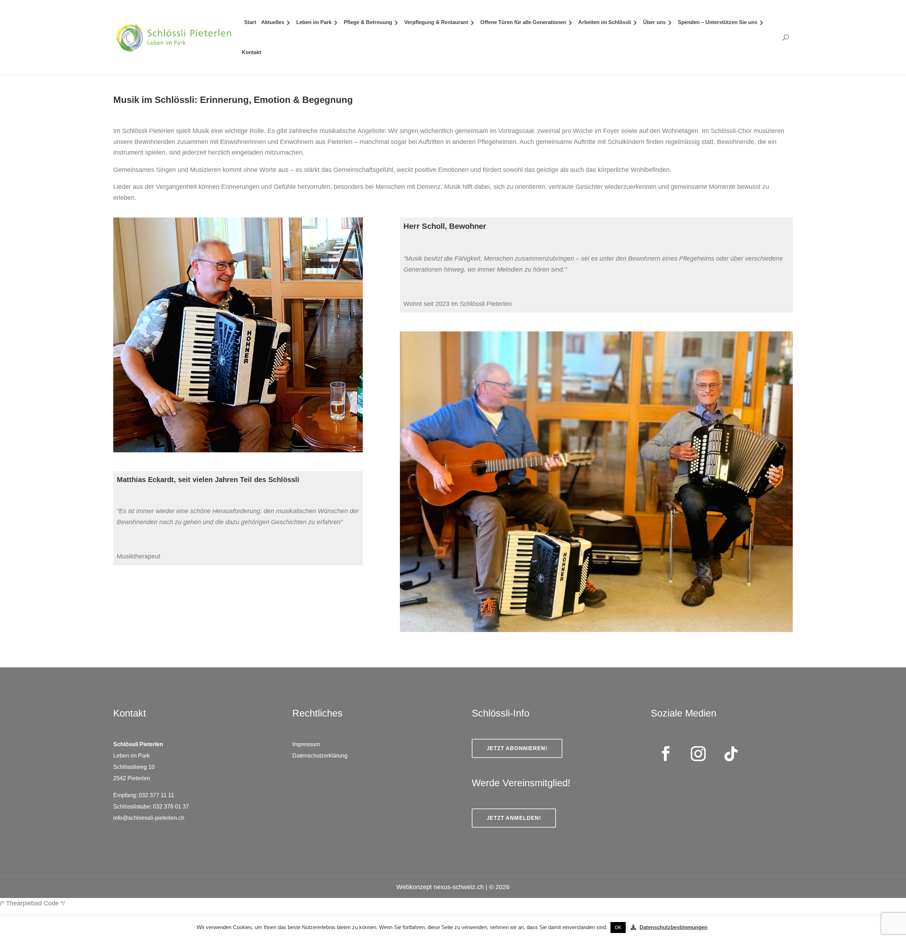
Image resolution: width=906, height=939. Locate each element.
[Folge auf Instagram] (698, 754)
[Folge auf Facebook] (666, 754)
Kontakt (251, 52)
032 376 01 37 (171, 807)
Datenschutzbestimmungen (673, 927)
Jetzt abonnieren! (517, 748)
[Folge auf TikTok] (731, 754)
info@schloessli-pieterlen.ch (148, 818)
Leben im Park (314, 22)
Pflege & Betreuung (368, 22)
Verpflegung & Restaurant (436, 22)
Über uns (654, 22)
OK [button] (618, 927)
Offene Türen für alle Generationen (523, 22)
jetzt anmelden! (514, 818)
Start (250, 22)
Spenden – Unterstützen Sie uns (717, 22)
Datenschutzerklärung (320, 756)
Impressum (306, 744)
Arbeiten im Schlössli (604, 22)
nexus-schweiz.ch (459, 887)
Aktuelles (272, 22)
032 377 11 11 (156, 795)
